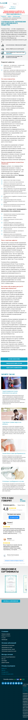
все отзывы (22, 500)
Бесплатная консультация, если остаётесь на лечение (14, 57)
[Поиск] (10, 4)
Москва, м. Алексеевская (11, 601)
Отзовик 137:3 (5, 672)
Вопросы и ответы (6, 635)
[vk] (3, 683)
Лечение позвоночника (14, 359)
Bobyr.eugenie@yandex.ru (14, 14)
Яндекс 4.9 (4, 668)
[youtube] (5, 683)
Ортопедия (4, 660)
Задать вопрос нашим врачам (14, 367)
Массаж (3, 658)
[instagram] (16, 683)
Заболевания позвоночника (8, 645)
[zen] (18, 683)
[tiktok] (10, 683)
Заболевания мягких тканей (8, 649)
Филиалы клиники (6, 634)
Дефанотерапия (5, 662)
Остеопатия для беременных (8, 657)
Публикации (4, 639)
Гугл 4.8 (3, 670)
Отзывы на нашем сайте (7, 674)
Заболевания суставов (7, 647)
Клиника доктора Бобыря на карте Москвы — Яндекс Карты (14, 563)
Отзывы (4, 637)
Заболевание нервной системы (9, 651)
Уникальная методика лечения (14, 363)
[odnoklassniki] (13, 683)
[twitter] (8, 683)
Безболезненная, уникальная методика (16, 45)
